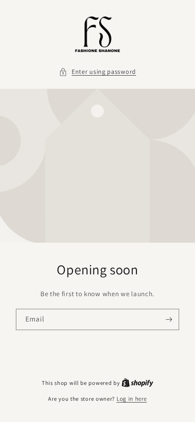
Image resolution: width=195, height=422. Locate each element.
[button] (97, 71)
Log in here (132, 399)
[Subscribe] (169, 319)
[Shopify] (137, 383)
